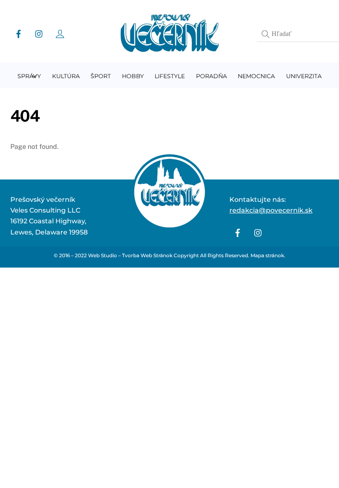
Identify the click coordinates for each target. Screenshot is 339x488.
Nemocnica (256, 76)
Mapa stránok (267, 255)
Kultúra (66, 76)
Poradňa (211, 76)
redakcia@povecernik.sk (271, 210)
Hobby (133, 76)
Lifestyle (170, 76)
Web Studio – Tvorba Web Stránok (130, 255)
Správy (29, 76)
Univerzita (304, 76)
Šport (101, 76)
